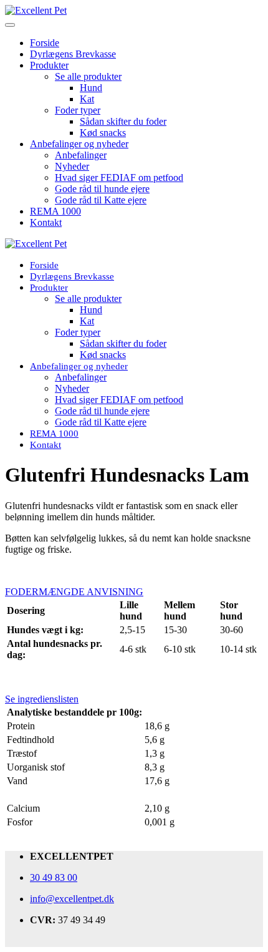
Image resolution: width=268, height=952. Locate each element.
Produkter (49, 65)
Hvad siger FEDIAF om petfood (119, 177)
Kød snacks (103, 132)
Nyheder (72, 166)
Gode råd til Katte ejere (100, 200)
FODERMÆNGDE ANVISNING (74, 591)
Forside (44, 42)
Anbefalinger (81, 155)
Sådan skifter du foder (123, 121)
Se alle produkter (88, 76)
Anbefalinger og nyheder (79, 143)
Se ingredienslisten (42, 699)
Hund (91, 87)
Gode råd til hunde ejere (102, 188)
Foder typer (77, 110)
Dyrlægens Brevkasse (73, 54)
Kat (87, 99)
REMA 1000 (55, 211)
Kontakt (46, 222)
